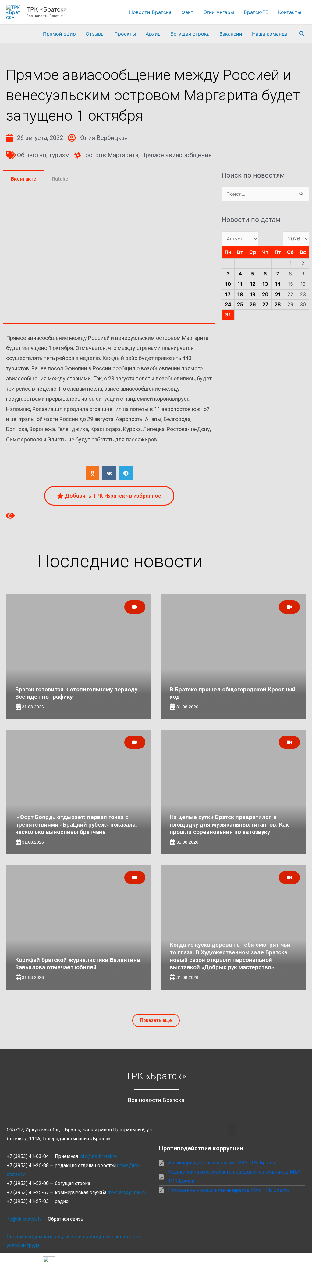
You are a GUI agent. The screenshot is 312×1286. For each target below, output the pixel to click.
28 (278, 304)
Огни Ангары (218, 12)
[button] (302, 34)
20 (265, 294)
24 (228, 304)
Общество (31, 155)
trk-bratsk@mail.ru (127, 1192)
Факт (187, 12)
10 (228, 284)
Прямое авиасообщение (176, 155)
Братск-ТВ (256, 12)
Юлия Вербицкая (103, 137)
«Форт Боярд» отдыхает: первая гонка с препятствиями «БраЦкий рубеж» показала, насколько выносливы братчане (76, 824)
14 (278, 284)
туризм (59, 155)
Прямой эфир (59, 34)
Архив (153, 34)
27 (265, 304)
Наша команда (269, 34)
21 (278, 294)
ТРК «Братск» (46, 9)
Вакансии (230, 34)
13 (265, 284)
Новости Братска (150, 12)
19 (253, 294)
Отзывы (95, 34)
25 (240, 304)
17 (228, 294)
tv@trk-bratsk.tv (25, 1219)
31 (228, 315)
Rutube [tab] (60, 179)
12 (252, 284)
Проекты (125, 34)
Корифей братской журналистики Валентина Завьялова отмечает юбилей (77, 963)
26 (253, 304)
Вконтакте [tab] (23, 179)
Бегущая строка (190, 34)
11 (240, 284)
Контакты (289, 12)
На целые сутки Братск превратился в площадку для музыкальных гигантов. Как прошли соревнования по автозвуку (229, 824)
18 (240, 294)
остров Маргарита (111, 155)
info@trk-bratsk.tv (98, 1156)
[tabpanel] (109, 256)
